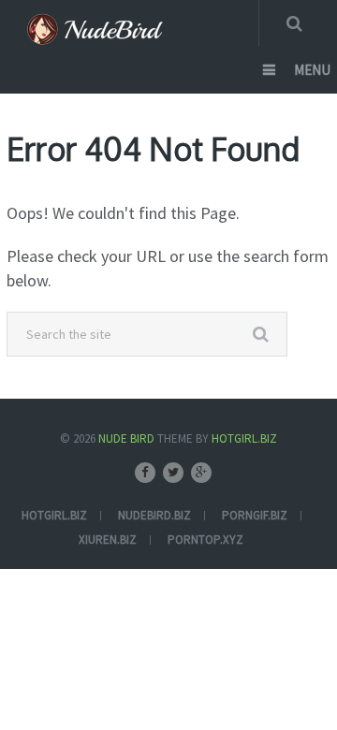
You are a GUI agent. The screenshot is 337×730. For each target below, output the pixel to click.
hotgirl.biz (54, 515)
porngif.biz (254, 515)
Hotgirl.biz (244, 438)
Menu (312, 70)
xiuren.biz (108, 540)
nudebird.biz (154, 515)
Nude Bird (126, 438)
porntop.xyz (205, 540)
